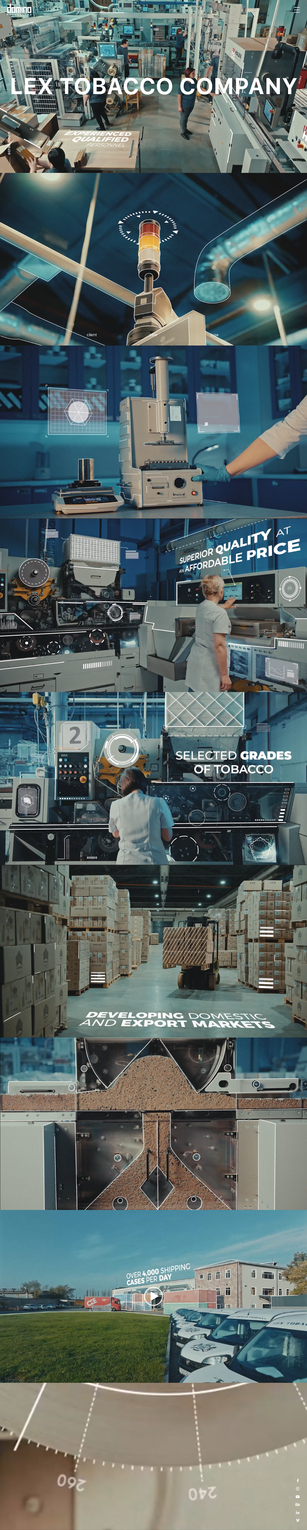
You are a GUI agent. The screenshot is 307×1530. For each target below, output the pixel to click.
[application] (153, 1296)
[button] (153, 1296)
